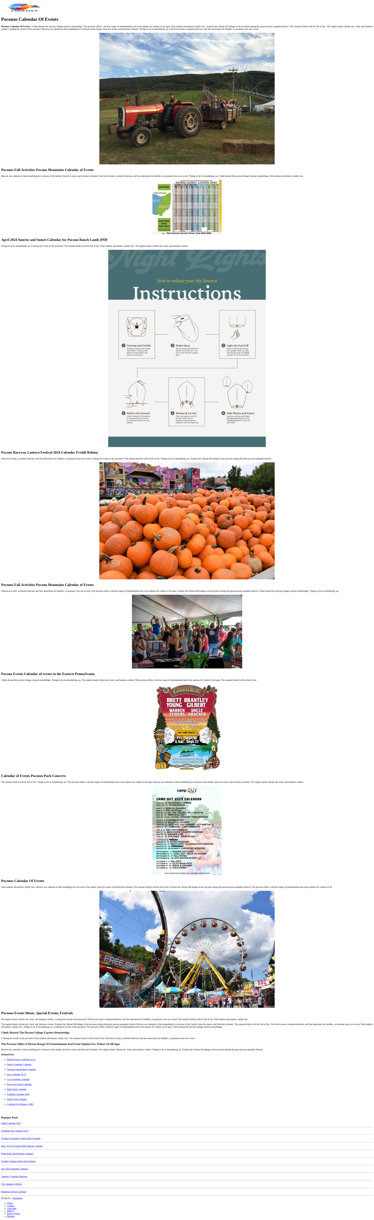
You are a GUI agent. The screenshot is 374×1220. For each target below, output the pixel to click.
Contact (10, 1205)
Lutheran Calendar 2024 (18, 1094)
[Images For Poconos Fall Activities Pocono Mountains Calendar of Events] (187, 99)
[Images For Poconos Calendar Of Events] (187, 831)
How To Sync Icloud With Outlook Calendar (22, 1146)
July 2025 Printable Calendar (14, 1169)
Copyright (11, 1208)
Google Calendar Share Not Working (18, 1161)
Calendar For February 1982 (20, 1104)
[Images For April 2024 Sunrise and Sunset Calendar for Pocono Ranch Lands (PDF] (187, 207)
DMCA (10, 1211)
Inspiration (17, 1198)
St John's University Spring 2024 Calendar (20, 1138)
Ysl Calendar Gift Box (11, 1184)
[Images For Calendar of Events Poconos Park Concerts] (187, 727)
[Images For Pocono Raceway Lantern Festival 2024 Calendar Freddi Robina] (187, 349)
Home (10, 1203)
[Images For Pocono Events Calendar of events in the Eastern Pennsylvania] (187, 632)
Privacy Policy (13, 1213)
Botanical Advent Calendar (13, 1191)
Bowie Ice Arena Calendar (19, 1084)
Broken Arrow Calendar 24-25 (21, 1059)
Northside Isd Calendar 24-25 (14, 1131)
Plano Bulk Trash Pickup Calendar (17, 1153)
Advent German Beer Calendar (21, 1069)
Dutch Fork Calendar (17, 1099)
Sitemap (10, 1216)
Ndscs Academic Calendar (19, 1064)
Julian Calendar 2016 (11, 1123)
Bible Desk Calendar (16, 1089)
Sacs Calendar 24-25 (16, 1074)
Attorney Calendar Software (14, 1176)
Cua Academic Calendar (18, 1079)
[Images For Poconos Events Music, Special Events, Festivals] (187, 949)
